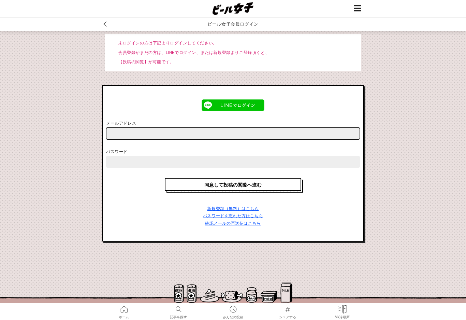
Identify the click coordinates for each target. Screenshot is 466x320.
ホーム (124, 307)
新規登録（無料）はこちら (233, 208)
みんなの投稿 (233, 307)
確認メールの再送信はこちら (233, 223)
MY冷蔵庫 (342, 307)
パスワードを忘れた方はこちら (233, 215)
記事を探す (178, 307)
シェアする (287, 307)
